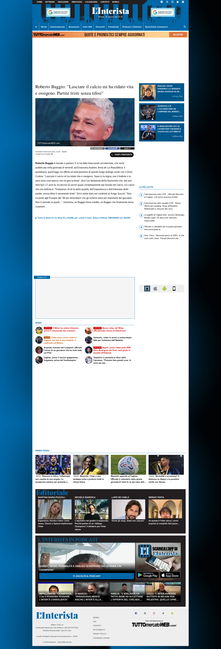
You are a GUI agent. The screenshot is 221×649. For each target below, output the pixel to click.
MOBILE (115, 2)
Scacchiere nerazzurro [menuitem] (156, 27)
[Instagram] (173, 2)
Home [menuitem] (44, 27)
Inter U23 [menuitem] (87, 27)
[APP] (147, 288)
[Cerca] (185, 27)
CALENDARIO (91, 2)
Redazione (63, 2)
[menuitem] (36, 27)
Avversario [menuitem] (74, 27)
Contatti (97, 626)
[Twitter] (167, 2)
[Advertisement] (161, 411)
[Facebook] (162, 2)
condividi (112, 148)
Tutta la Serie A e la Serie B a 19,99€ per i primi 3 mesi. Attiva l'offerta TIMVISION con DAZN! (83, 218)
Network (50, 2)
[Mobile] (174, 288)
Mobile (96, 617)
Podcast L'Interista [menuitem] (132, 27)
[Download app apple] (178, 2)
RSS (94, 622)
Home (39, 2)
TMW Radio (77, 2)
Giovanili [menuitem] (100, 27)
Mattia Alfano (44, 154)
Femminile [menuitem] (113, 27)
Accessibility (99, 630)
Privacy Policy (99, 634)
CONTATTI (105, 2)
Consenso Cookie (101, 638)
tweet (126, 148)
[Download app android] (183, 2)
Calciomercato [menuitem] (57, 27)
